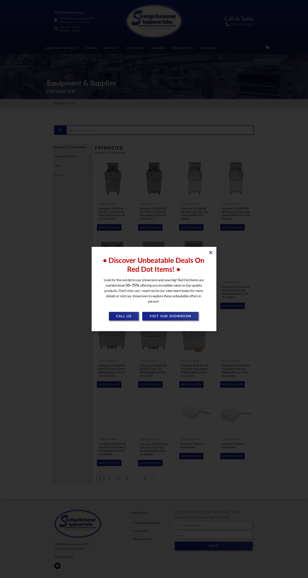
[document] (154, 289)
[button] (211, 252)
